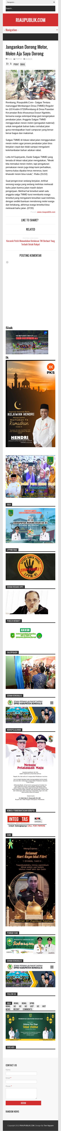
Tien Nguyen (49, 1126)
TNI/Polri (18, 59)
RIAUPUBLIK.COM (30, 19)
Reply (10, 59)
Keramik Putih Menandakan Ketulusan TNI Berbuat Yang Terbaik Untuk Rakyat (30, 242)
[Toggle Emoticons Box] (7, 262)
